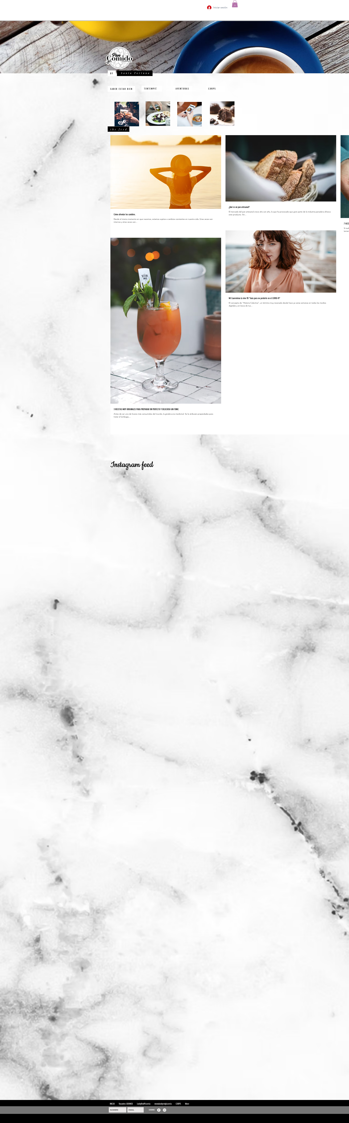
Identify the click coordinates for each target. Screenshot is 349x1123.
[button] (235, 3)
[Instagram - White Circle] (164, 1110)
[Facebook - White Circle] (158, 1110)
